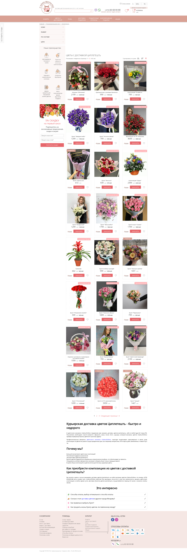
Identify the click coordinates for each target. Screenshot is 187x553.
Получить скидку (52, 145)
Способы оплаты (67, 533)
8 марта (87, 519)
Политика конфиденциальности (72, 535)
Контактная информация (47, 527)
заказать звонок (106, 12)
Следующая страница (109, 416)
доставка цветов (88, 499)
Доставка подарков (91, 525)
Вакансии (65, 537)
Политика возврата (45, 533)
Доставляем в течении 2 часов (46, 61)
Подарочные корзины (91, 526)
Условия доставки (68, 521)
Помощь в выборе (68, 527)
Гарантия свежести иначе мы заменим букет (58, 62)
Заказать (79, 99)
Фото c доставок (44, 523)
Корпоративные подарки (92, 528)
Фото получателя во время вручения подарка (58, 95)
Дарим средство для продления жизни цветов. (46, 93)
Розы (86, 523)
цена (43, 42)
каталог (88, 516)
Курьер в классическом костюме (46, 77)
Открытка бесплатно (58, 76)
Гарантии (65, 525)
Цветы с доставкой (90, 521)
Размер (43, 32)
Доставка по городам (69, 529)
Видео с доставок (45, 525)
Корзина (139, 10)
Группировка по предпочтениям (72, 531)
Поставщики (43, 531)
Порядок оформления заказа (71, 523)
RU (145, 4)
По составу (45, 37)
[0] (126, 12)
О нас (41, 520)
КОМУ (43, 27)
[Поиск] (91, 11)
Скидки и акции (44, 529)
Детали (70, 99)
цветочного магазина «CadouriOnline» (99, 439)
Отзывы (41, 521)
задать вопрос (116, 12)
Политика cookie (44, 535)
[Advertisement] (107, 39)
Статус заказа (66, 520)
